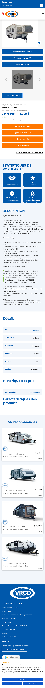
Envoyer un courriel (24, 133)
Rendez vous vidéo (23, 126)
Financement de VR (22, 58)
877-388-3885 (13, 95)
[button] (5, 662)
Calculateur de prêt (8, 629)
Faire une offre (24, 139)
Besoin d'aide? (7, 611)
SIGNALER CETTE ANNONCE (29, 152)
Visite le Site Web (23, 145)
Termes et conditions (9, 618)
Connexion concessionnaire (14, 649)
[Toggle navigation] (43, 14)
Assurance (5, 633)
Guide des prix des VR (9, 637)
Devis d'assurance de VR (22, 52)
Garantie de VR (22, 64)
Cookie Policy (6, 622)
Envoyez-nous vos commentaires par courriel (17, 615)
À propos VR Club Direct (10, 607)
